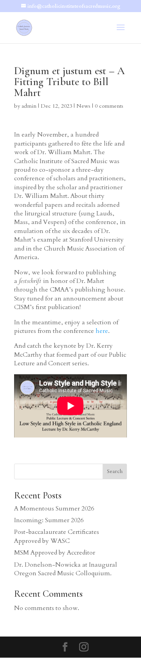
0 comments (109, 106)
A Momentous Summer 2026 (54, 508)
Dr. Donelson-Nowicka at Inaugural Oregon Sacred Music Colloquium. (65, 569)
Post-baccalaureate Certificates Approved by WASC (56, 536)
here (102, 331)
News (83, 106)
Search (115, 471)
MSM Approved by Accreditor (54, 552)
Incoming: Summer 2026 (48, 520)
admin (29, 106)
